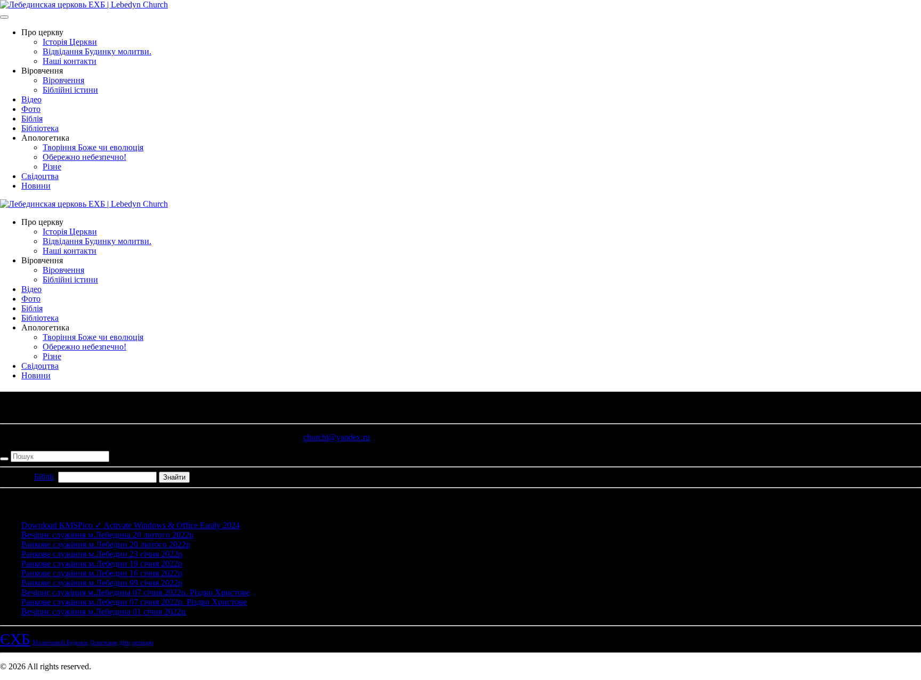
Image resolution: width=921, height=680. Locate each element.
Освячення (103, 642)
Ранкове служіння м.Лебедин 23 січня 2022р (101, 553)
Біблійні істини (70, 89)
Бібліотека (40, 128)
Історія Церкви (70, 41)
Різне (52, 166)
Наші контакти (69, 61)
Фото (31, 109)
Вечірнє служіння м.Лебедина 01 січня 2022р (103, 611)
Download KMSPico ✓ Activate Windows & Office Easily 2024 (130, 525)
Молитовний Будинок (60, 642)
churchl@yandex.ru (336, 437)
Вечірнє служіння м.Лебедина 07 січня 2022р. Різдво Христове (135, 592)
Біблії (44, 476)
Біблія (32, 118)
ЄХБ (15, 638)
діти (124, 642)
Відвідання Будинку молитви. (97, 51)
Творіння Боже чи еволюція (93, 147)
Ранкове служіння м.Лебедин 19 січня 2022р (101, 563)
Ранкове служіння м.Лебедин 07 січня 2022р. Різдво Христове (134, 601)
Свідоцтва (40, 176)
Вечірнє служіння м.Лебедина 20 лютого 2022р (107, 534)
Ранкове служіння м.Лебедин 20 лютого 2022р (105, 544)
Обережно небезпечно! (84, 156)
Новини (36, 185)
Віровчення (63, 80)
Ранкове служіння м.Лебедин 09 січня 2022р (101, 582)
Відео (31, 99)
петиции (143, 642)
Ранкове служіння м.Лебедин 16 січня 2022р (101, 573)
